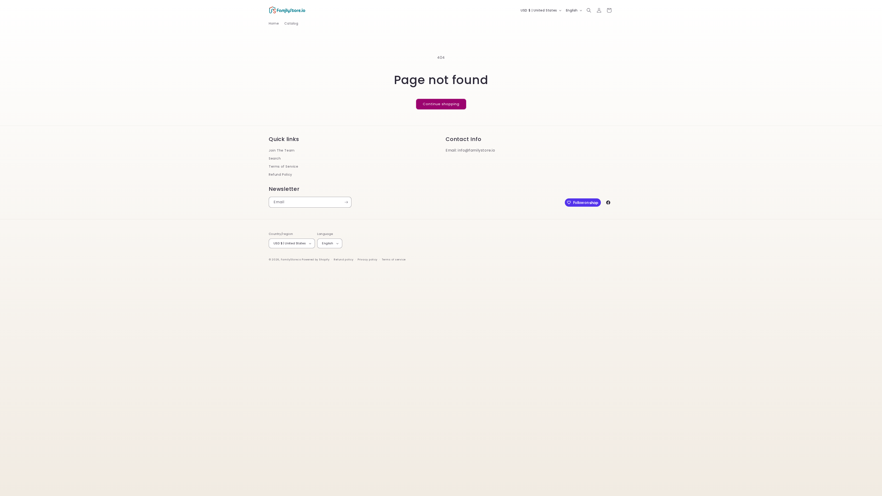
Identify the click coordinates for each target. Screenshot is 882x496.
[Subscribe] (346, 202)
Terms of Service (283, 166)
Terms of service (394, 259)
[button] (589, 10)
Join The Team (282, 150)
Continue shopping (441, 103)
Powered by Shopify (316, 259)
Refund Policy (280, 174)
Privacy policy (367, 259)
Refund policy (343, 259)
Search (275, 158)
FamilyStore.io (291, 259)
